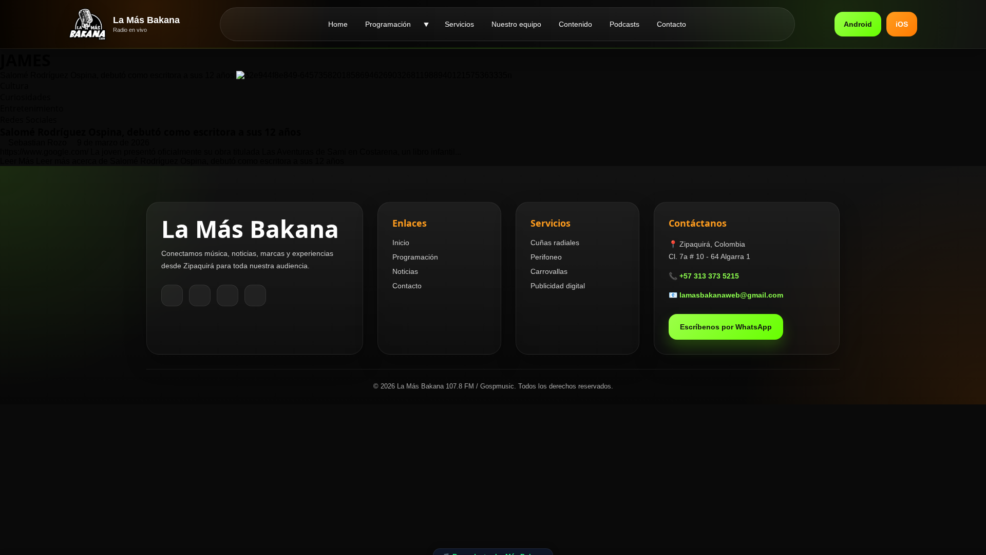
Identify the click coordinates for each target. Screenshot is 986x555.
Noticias (405, 271)
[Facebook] (172, 295)
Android (858, 24)
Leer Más (172, 161)
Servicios (459, 24)
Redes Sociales (28, 119)
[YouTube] (255, 295)
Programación (388, 24)
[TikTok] (227, 295)
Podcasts (624, 24)
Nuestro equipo (516, 24)
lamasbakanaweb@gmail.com (731, 295)
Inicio (400, 242)
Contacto (671, 24)
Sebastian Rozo (38, 142)
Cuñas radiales (554, 242)
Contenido (575, 24)
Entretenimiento (32, 108)
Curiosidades (25, 97)
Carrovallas (548, 271)
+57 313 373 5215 (709, 276)
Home (338, 24)
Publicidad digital (557, 286)
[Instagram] (200, 295)
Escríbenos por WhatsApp (726, 327)
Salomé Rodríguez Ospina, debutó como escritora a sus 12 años (117, 75)
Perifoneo (546, 257)
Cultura (14, 85)
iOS (902, 24)
